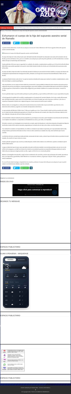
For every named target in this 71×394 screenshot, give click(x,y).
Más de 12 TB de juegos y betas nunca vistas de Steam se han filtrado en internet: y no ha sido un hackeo (38, 27)
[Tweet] (16, 43)
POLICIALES (8, 30)
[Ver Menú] (2, 4)
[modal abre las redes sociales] (31, 43)
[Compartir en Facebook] (6, 43)
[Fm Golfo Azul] (35, 12)
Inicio (2, 30)
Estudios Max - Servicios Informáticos (41, 387)
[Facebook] (35, 390)
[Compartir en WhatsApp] (24, 43)
